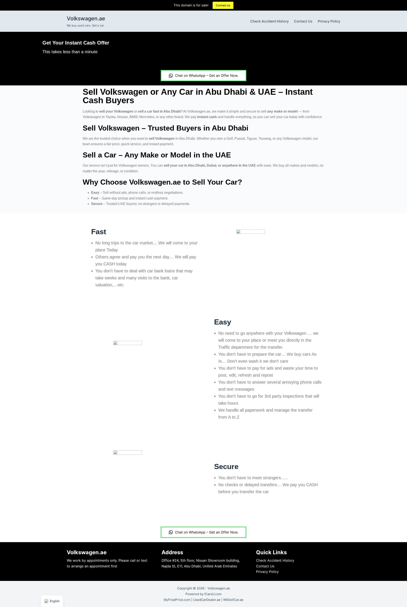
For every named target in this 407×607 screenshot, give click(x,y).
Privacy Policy (329, 21)
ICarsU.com (213, 594)
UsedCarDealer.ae (206, 600)
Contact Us (303, 21)
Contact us (223, 5)
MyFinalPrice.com (177, 600)
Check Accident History (269, 21)
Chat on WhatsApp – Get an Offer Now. (206, 75)
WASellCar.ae (233, 600)
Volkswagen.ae (86, 18)
